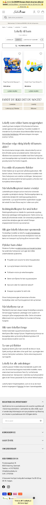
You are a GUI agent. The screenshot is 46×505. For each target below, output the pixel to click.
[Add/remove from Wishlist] (19, 54)
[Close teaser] (34, 498)
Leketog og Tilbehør (12, 108)
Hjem (3, 27)
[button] (43, 12)
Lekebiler (17, 27)
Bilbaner (33, 108)
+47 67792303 (13, 468)
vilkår (36, 409)
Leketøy (10, 27)
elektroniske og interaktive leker (29, 248)
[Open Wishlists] (38, 12)
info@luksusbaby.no (9, 471)
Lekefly (25, 27)
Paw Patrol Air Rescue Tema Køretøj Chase (17, 82)
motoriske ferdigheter (10, 134)
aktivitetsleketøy (33, 233)
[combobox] (23, 17)
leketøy (20, 386)
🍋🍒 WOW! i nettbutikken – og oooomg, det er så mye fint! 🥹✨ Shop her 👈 (23, 4)
